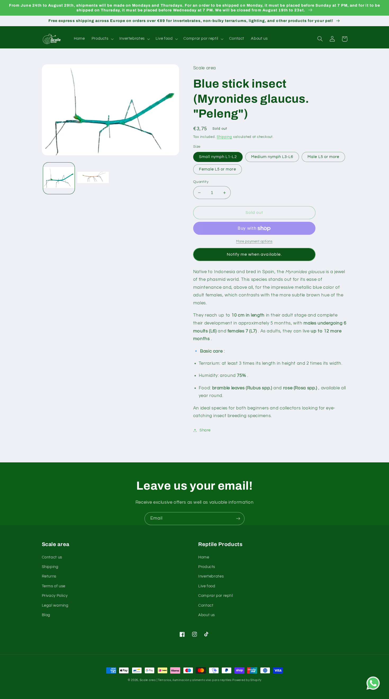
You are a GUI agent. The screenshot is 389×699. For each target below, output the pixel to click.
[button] (102, 39)
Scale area (148, 680)
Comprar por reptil (215, 596)
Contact (205, 605)
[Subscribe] (238, 518)
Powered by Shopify (246, 680)
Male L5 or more (323, 157)
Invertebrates (211, 576)
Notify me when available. (254, 254)
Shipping (224, 137)
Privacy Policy (55, 596)
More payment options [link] (254, 241)
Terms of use (54, 586)
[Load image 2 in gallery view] (93, 178)
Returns (49, 576)
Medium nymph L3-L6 (272, 157)
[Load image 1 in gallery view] (59, 178)
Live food (206, 586)
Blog (46, 615)
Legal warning (55, 605)
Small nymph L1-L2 (218, 157)
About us (206, 615)
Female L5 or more (217, 169)
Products (206, 567)
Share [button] (205, 430)
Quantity (201, 182)
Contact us (52, 557)
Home (203, 557)
